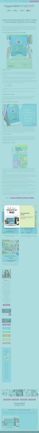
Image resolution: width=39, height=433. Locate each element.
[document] (19, 216)
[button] (33, 206)
